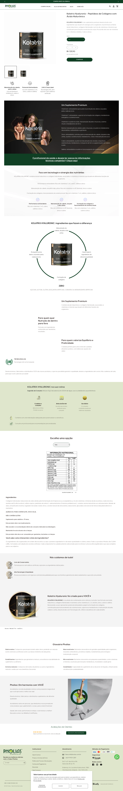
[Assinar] (24, 763)
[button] (45, 6)
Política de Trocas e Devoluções (42, 761)
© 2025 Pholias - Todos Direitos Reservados (13, 786)
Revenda (35, 767)
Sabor (68, 36)
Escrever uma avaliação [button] (76, 733)
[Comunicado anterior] (5, 1)
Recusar (79, 786)
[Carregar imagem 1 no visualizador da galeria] (11, 72)
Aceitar (60, 786)
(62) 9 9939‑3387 (71, 758)
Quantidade (70, 44)
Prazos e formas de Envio (40, 758)
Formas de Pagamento (39, 764)
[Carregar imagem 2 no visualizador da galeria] (23, 72)
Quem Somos (36, 755)
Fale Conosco (36, 770)
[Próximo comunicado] (118, 1)
